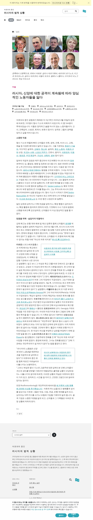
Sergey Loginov (54, 186)
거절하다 (73, 515)
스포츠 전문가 (41, 152)
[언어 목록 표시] (75, 3)
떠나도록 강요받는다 (61, 239)
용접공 (22, 155)
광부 (53, 155)
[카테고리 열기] (54, 435)
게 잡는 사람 (29, 152)
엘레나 (32, 308)
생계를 (68, 223)
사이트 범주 (18, 435)
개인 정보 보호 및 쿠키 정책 (40, 509)
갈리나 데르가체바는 (32, 170)
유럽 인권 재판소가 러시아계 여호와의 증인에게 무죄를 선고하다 (47, 493)
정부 (72, 160)
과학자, (47, 155)
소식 (11, 20)
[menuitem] (5, 20)
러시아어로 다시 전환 (61, 3)
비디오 (27, 20)
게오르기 (23, 308)
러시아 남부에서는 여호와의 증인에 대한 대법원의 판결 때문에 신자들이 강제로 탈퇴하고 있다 (58, 355)
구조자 (40, 155)
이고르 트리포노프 (27, 199)
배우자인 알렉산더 (64, 318)
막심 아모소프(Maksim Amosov (29, 292)
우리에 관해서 (15, 484)
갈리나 (19, 321)
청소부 (44, 149)
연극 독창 (30, 155)
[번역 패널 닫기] (89, 3)
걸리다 (61, 515)
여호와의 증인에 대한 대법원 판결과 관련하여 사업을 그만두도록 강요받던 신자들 (57, 251)
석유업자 (66, 152)
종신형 (31, 487)
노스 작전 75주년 (35, 498)
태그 (42, 20)
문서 (35, 20)
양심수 (19, 20)
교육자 (37, 149)
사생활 (14, 489)
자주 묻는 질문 (34, 483)
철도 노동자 (60, 149)
